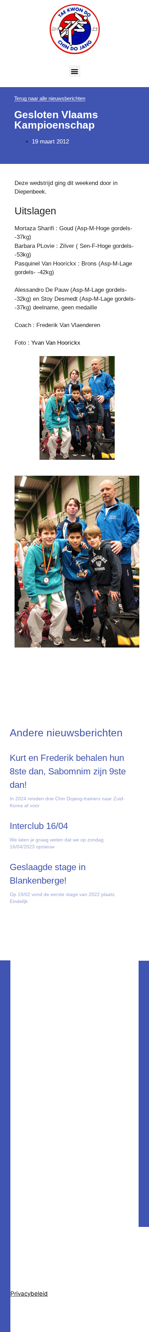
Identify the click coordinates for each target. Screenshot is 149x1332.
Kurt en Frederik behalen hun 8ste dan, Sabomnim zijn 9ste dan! (68, 771)
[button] (74, 71)
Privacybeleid (29, 1293)
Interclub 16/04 (39, 826)
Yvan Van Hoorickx (55, 342)
